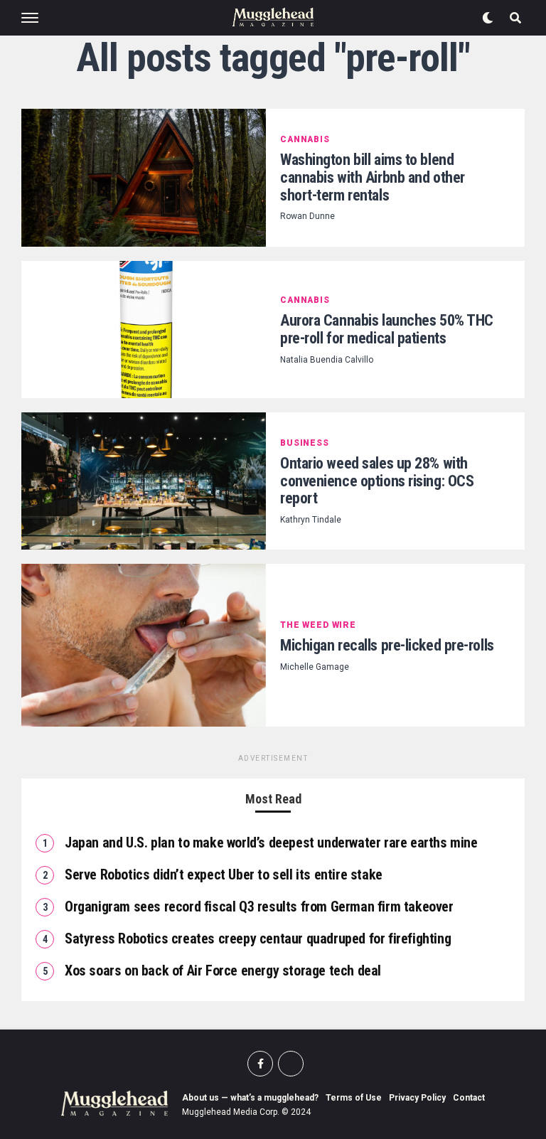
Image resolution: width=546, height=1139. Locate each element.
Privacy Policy (417, 1098)
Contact (469, 1098)
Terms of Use (354, 1098)
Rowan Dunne (307, 216)
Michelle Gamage (314, 667)
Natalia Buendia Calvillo (326, 360)
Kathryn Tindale (310, 520)
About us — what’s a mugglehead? (250, 1098)
